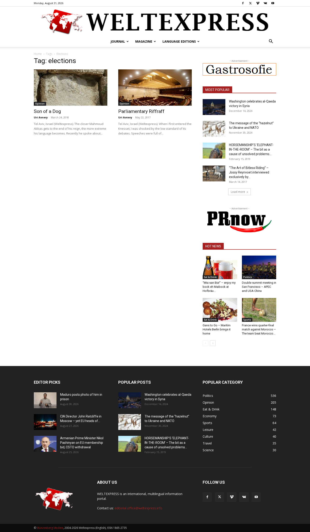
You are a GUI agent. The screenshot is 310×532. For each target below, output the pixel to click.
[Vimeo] (257, 3)
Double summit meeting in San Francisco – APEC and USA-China (259, 287)
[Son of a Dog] (70, 87)
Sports (247, 319)
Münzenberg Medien (50, 528)
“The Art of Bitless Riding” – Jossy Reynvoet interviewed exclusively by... (249, 172)
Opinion (40, 103)
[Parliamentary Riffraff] (155, 87)
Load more (238, 192)
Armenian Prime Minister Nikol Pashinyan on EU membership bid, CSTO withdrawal (81, 442)
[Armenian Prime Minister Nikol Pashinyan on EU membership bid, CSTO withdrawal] (45, 444)
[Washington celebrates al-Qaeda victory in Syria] (214, 107)
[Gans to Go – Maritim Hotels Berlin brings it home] (220, 310)
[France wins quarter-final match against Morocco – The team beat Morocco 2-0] (259, 310)
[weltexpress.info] (155, 21)
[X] (250, 3)
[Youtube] (272, 3)
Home (38, 54)
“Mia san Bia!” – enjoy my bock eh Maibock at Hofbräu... (219, 287)
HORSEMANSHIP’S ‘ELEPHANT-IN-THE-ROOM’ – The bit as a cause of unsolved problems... (251, 149)
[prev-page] (205, 343)
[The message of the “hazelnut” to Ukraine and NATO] (214, 129)
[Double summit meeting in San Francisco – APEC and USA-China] (259, 267)
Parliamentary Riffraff (141, 111)
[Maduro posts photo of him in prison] (45, 400)
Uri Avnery (41, 117)
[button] (270, 42)
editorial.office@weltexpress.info (138, 508)
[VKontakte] (265, 3)
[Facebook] (242, 3)
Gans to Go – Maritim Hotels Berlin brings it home (217, 329)
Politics (247, 277)
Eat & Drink (210, 277)
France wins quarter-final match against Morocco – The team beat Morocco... (259, 329)
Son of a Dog (47, 111)
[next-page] (213, 343)
